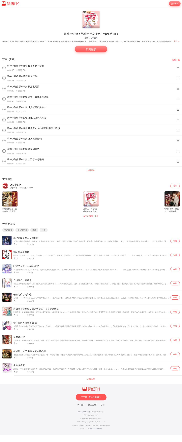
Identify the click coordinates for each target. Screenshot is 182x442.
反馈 (103, 405)
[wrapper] (91, 221)
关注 (175, 186)
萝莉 (34, 230)
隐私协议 (99, 428)
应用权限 (92, 428)
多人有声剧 (22, 230)
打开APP (174, 3)
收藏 (175, 240)
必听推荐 (91, 379)
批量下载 (176, 59)
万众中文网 (93, 37)
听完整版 (91, 49)
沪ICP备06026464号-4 (84, 412)
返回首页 (92, 405)
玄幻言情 (8, 230)
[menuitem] (177, 41)
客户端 (80, 405)
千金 (44, 230)
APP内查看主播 (90, 216)
